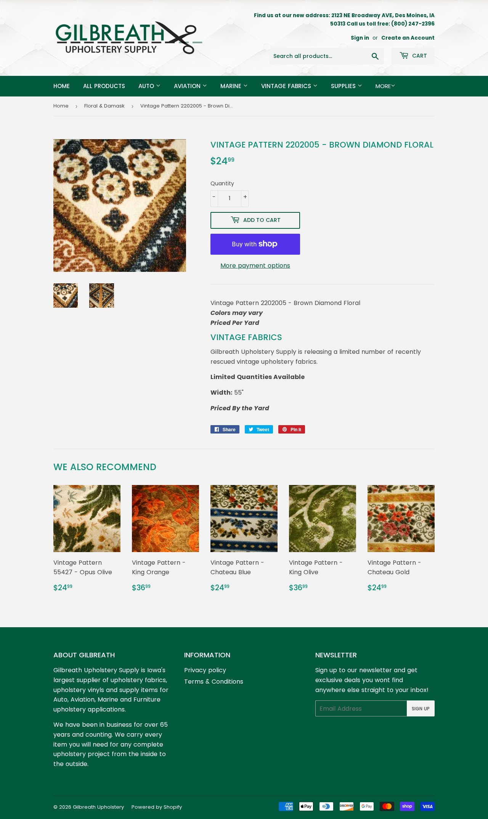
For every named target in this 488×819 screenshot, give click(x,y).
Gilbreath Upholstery (98, 807)
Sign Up (421, 708)
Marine (231, 86)
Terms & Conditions (213, 681)
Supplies (344, 86)
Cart (419, 55)
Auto (147, 86)
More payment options (255, 265)
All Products (104, 86)
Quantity (222, 183)
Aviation (188, 86)
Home (61, 86)
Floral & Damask (104, 105)
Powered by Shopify (157, 807)
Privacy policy (205, 670)
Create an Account (408, 38)
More (383, 86)
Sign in (360, 38)
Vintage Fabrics (287, 86)
